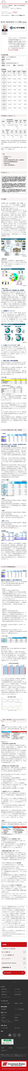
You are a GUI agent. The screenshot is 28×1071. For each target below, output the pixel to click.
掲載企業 (10, 5)
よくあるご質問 (4, 1027)
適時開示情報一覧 (7, 967)
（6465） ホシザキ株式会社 (19, 5)
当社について (4, 1015)
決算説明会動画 (17, 994)
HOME (2, 1047)
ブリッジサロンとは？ (5, 997)
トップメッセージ (18, 1015)
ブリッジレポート (5, 6)
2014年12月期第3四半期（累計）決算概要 (14, 159)
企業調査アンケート (5, 991)
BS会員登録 (3, 1009)
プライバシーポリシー (21, 1047)
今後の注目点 (7, 163)
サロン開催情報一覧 (9, 955)
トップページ (4, 5)
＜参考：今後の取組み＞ (9, 165)
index (8, 2)
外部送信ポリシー (5, 1050)
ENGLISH (16, 1020)
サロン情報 (17, 989)
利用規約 (10, 1047)
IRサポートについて (7, 1021)
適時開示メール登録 (18, 1003)
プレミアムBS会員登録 (19, 1009)
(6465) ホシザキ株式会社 (9, 948)
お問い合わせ (17, 1027)
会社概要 (6, 158)
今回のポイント (7, 156)
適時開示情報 (4, 994)
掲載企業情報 (4, 989)
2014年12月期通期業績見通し (11, 161)
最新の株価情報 (7, 972)
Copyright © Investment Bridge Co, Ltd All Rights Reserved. (14, 1068)
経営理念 (16, 1017)
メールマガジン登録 (5, 1003)
